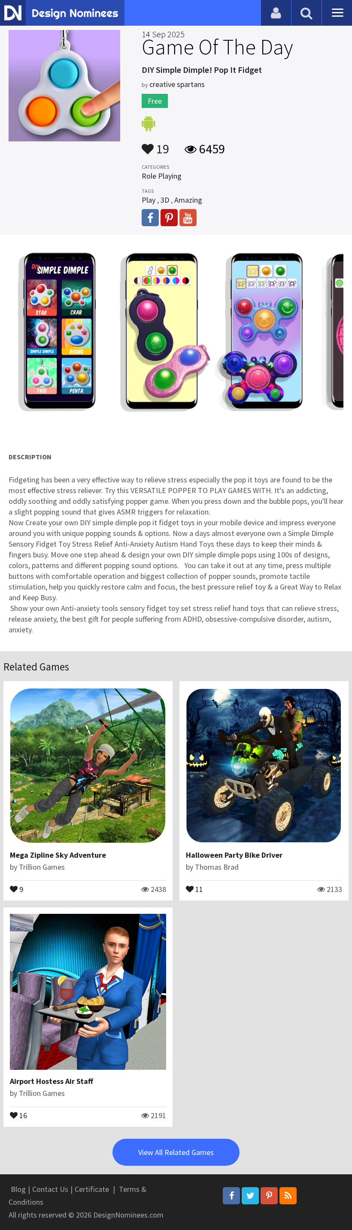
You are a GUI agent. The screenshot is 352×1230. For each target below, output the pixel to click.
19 (161, 145)
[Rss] (288, 1195)
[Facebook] (231, 1195)
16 (22, 1114)
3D (165, 200)
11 (198, 888)
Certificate (92, 1189)
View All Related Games (176, 1152)
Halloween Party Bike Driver (234, 855)
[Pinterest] (269, 1195)
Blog (18, 1189)
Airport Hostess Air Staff (51, 1081)
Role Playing (162, 176)
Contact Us (50, 1189)
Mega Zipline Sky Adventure (58, 855)
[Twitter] (250, 1195)
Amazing (188, 200)
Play (148, 200)
